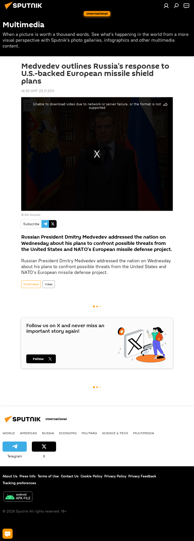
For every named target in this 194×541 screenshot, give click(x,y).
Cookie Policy (91, 476)
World (9, 433)
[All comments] (8, 534)
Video (49, 284)
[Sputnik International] (25, 10)
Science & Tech (115, 433)
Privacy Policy (115, 476)
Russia (48, 433)
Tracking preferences (19, 483)
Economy (68, 433)
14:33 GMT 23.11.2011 (37, 91)
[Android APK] (18, 497)
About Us (10, 476)
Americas (28, 433)
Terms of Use (48, 476)
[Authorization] (166, 6)
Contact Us (70, 476)
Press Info (27, 476)
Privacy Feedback (142, 476)
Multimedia (31, 284)
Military (89, 433)
